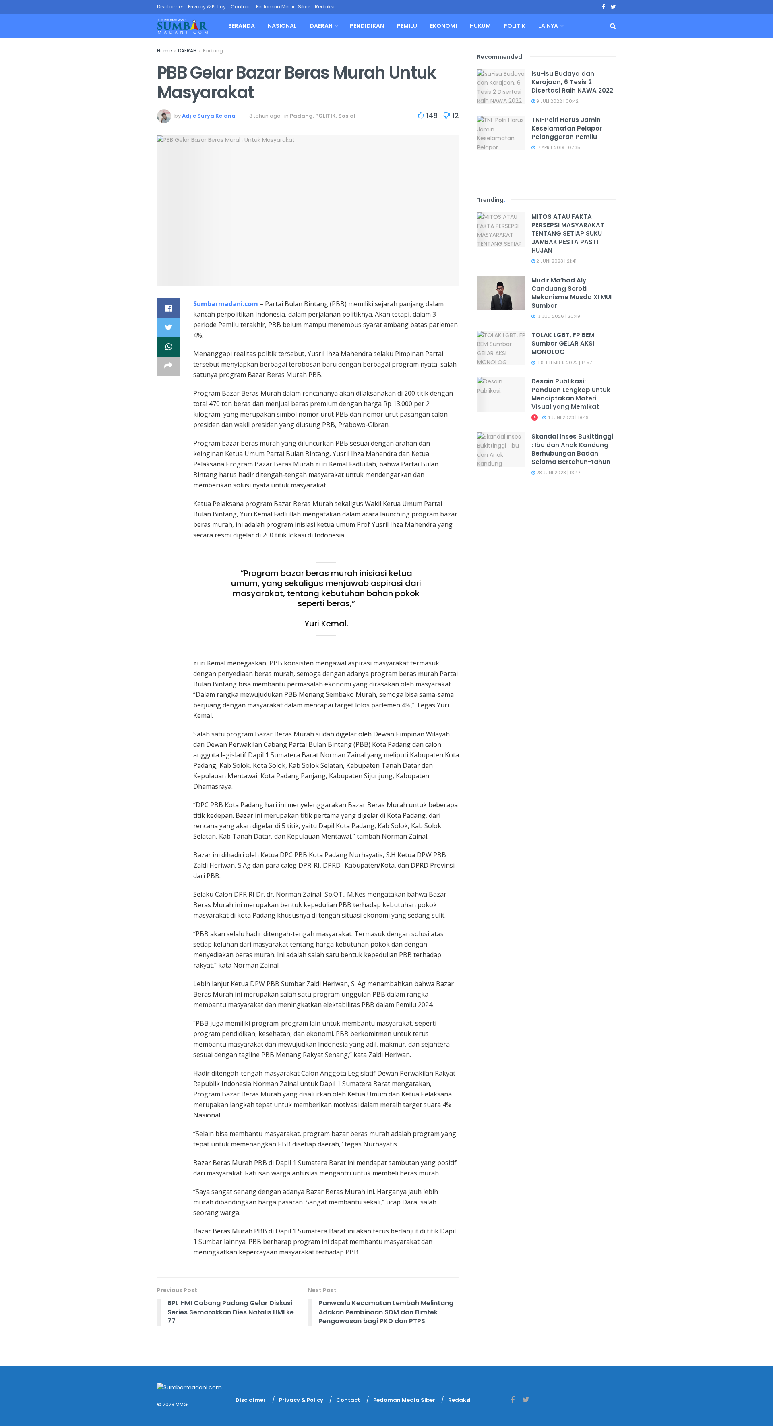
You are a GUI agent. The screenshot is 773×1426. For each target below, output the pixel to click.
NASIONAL (282, 26)
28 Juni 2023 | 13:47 (557, 472)
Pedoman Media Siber (283, 6)
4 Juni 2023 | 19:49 (567, 417)
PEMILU (407, 26)
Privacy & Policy (207, 6)
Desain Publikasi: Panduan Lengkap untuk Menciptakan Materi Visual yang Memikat (570, 394)
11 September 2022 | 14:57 (563, 362)
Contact (241, 6)
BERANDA (241, 26)
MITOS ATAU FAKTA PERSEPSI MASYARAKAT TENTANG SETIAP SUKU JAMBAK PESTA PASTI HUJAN (567, 233)
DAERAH (321, 26)
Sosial (346, 116)
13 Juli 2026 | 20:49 (557, 316)
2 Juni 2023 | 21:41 (556, 261)
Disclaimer (170, 6)
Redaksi (325, 6)
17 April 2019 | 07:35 (557, 147)
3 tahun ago (265, 116)
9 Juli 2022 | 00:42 (557, 101)
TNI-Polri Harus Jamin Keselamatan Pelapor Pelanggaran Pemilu (566, 128)
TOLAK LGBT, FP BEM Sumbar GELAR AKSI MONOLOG (562, 343)
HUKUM (480, 26)
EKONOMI (443, 26)
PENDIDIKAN (367, 26)
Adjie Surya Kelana (209, 116)
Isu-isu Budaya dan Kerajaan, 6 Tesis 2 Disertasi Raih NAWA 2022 (572, 82)
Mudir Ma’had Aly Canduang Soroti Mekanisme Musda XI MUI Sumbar (571, 293)
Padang (213, 50)
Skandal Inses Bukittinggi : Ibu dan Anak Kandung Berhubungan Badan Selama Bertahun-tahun (572, 449)
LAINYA (548, 26)
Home (164, 50)
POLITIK (514, 26)
